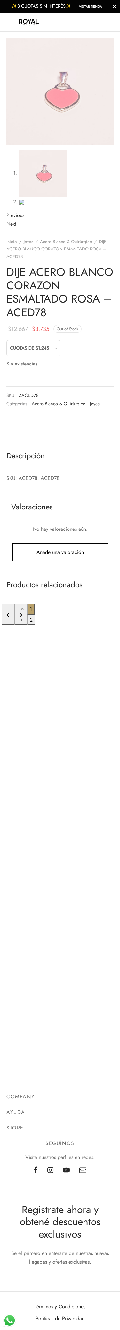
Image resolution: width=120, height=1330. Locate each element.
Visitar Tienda (90, 6)
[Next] (20, 614)
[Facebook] (35, 1170)
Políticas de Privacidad (60, 1318)
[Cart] (110, 22)
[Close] (114, 6)
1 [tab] (31, 609)
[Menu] (10, 22)
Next (11, 224)
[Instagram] (50, 1170)
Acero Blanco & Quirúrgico (66, 241)
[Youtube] (66, 1170)
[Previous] (8, 614)
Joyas (28, 241)
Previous (15, 215)
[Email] (83, 1170)
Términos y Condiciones (60, 1306)
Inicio (11, 241)
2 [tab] (31, 620)
